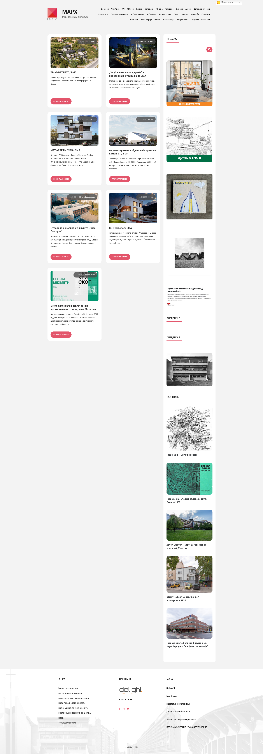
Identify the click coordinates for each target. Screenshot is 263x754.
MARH (128, 747)
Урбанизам (151, 14)
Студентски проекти (119, 14)
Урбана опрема (137, 14)
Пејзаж (157, 20)
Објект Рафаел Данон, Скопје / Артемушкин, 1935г (183, 599)
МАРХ (69, 12)
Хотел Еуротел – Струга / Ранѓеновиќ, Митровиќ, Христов (187, 546)
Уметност (134, 20)
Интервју (184, 14)
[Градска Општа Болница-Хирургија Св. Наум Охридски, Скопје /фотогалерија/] (189, 623)
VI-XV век (115, 9)
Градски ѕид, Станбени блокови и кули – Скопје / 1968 (188, 500)
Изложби (195, 14)
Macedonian (227, 2)
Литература (103, 14)
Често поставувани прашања (181, 719)
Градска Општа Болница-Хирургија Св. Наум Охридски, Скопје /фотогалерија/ (187, 645)
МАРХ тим (172, 696)
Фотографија (146, 20)
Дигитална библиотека (178, 711)
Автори (188, 9)
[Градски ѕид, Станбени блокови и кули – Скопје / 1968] (189, 478)
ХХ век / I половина (144, 9)
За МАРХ (171, 688)
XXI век (179, 9)
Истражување (165, 14)
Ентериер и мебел (202, 9)
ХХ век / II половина (165, 9)
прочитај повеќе (61, 101)
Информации (169, 20)
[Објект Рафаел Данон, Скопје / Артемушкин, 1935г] (189, 574)
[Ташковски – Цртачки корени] (189, 428)
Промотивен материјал (178, 704)
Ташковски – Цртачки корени (182, 455)
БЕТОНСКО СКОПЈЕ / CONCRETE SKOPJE (187, 727)
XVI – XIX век (127, 9)
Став (176, 14)
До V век (105, 9)
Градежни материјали (200, 20)
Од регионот (182, 20)
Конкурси (206, 14)
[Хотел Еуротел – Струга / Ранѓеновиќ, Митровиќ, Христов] (189, 525)
